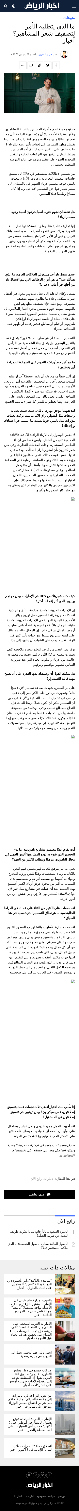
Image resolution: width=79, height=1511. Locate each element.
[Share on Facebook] (56, 65)
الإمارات (48, 1178)
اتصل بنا (18, 1496)
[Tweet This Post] (47, 65)
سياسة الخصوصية (46, 1496)
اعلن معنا (29, 1496)
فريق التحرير (45, 54)
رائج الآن (36, 1178)
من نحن (61, 1496)
